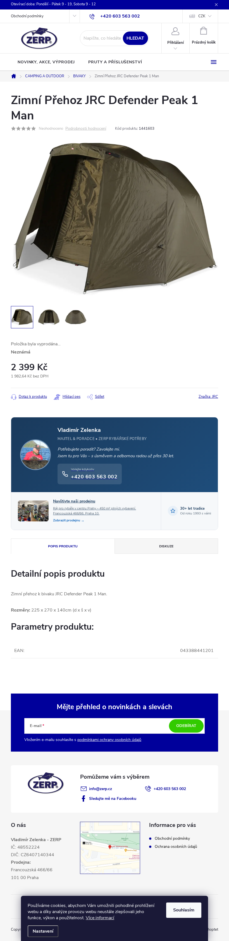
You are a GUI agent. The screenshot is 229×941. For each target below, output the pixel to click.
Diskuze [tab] (166, 546)
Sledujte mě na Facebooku (112, 798)
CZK (201, 16)
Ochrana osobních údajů (176, 846)
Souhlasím (183, 910)
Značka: (208, 396)
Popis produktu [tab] (63, 546)
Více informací (100, 918)
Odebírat (186, 725)
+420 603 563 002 (170, 788)
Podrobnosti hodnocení (85, 128)
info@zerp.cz (100, 788)
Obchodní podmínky (27, 16)
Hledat (135, 38)
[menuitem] (46, 62)
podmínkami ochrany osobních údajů (109, 739)
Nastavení (43, 931)
